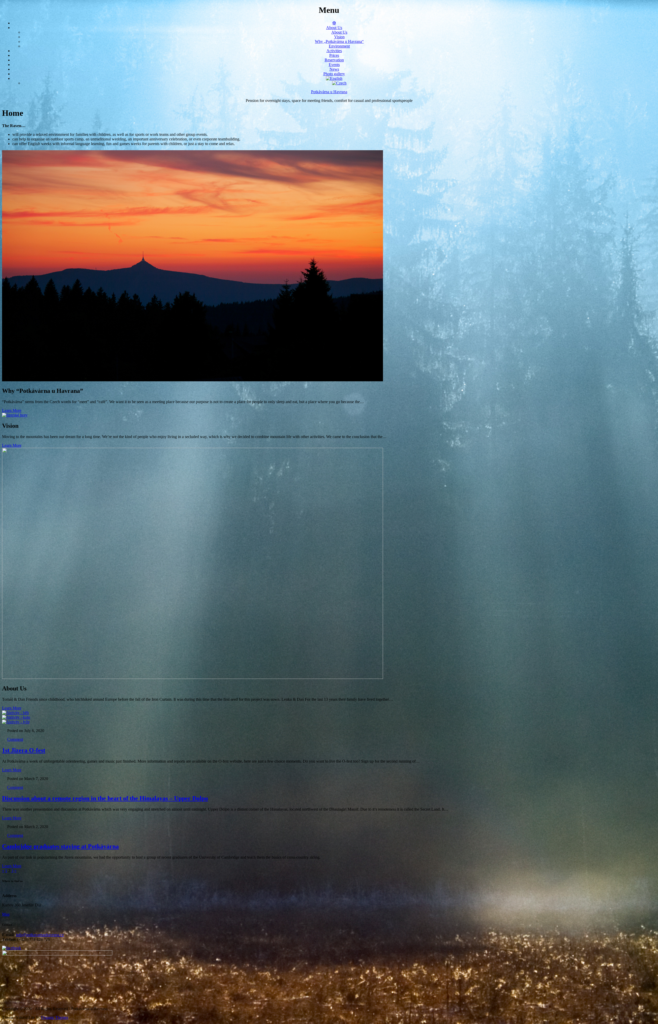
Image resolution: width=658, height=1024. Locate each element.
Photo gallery (334, 74)
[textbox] (329, 139)
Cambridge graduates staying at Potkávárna (60, 846)
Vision (339, 37)
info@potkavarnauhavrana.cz (40, 935)
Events (334, 64)
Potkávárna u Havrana (329, 92)
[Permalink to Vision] (15, 415)
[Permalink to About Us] (192, 677)
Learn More (11, 410)
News (334, 69)
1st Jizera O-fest (23, 750)
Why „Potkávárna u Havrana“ (339, 41)
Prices (334, 55)
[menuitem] (334, 78)
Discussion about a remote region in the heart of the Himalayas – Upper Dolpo (105, 798)
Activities (334, 51)
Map (6, 914)
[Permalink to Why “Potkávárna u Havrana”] (192, 380)
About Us (334, 27)
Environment (339, 46)
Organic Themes (54, 1017)
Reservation (334, 60)
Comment (15, 739)
